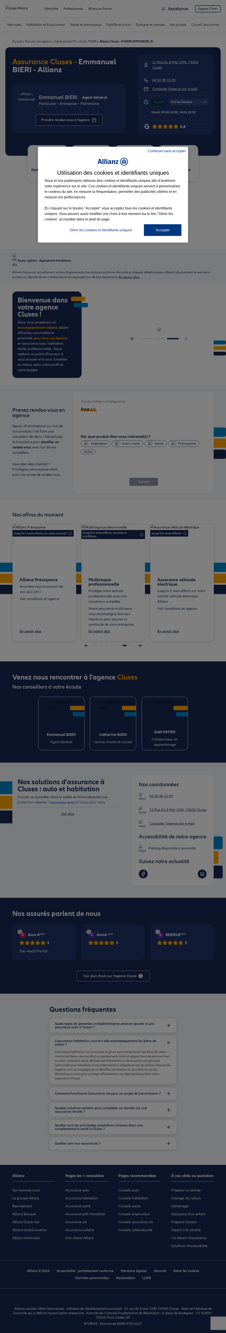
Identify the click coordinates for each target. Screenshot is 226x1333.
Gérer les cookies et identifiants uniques (101, 230)
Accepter (163, 230)
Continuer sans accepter (167, 151)
